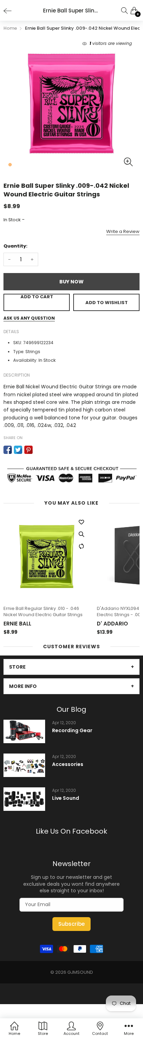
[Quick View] (81, 534)
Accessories (67, 764)
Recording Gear (72, 730)
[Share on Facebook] (7, 450)
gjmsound (80, 972)
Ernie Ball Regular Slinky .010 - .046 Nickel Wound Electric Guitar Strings (43, 611)
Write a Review (123, 231)
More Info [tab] (23, 686)
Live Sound (65, 798)
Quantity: (15, 246)
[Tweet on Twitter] (18, 450)
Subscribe (71, 924)
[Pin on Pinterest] (28, 450)
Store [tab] (17, 666)
